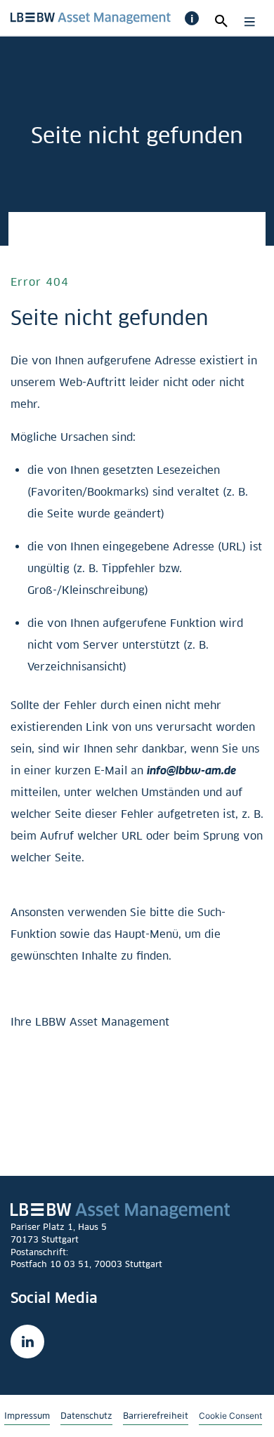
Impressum (27, 1415)
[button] (192, 18)
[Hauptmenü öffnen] (246, 22)
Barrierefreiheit (155, 1415)
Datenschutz (86, 1415)
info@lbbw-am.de (191, 770)
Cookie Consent (230, 1415)
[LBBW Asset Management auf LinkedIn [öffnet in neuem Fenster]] (27, 1341)
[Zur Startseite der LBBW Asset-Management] (91, 16)
